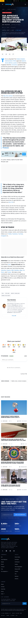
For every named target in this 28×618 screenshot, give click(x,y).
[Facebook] (6, 550)
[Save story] (2, 54)
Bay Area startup (8, 95)
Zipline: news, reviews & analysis (19, 381)
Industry (16, 578)
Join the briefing (20, 514)
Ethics (2, 591)
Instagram (3, 235)
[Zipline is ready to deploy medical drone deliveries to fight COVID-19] (14, 407)
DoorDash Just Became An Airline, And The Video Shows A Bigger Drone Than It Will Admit (13, 440)
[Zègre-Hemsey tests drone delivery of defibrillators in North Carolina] (14, 476)
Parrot (2, 272)
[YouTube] (10, 550)
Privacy (3, 615)
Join (24, 603)
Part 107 (11, 202)
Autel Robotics (4, 559)
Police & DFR (17, 569)
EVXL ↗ (2, 593)
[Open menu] (2, 4)
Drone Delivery (12, 9)
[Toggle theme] (25, 4)
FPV (16, 573)
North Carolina (15, 293)
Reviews (16, 576)
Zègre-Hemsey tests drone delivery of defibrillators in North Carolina (10, 485)
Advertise (3, 589)
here (9, 264)
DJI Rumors (17, 561)
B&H (12, 270)
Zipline (7, 293)
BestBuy (16, 270)
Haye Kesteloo (11, 300)
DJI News (17, 559)
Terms (7, 615)
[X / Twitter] (2, 550)
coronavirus (14, 64)
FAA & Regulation (18, 566)
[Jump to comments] (13, 54)
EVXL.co (9, 309)
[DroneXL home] (9, 4)
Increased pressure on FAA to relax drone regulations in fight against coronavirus (12, 463)
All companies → (4, 571)
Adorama (3, 270)
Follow (14, 315)
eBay (21, 270)
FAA (3, 293)
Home (3, 9)
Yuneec (9, 272)
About (2, 584)
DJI (23, 270)
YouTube (20, 234)
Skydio (2, 561)
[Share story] (6, 54)
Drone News (17, 557)
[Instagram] (14, 550)
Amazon (8, 270)
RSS (17, 615)
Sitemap (12, 615)
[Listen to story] (9, 54)
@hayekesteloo (17, 312)
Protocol (6, 148)
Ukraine (16, 571)
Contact (2, 586)
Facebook (15, 234)
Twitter (10, 234)
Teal (2, 569)
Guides (16, 564)
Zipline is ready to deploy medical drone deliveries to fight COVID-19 (10, 417)
